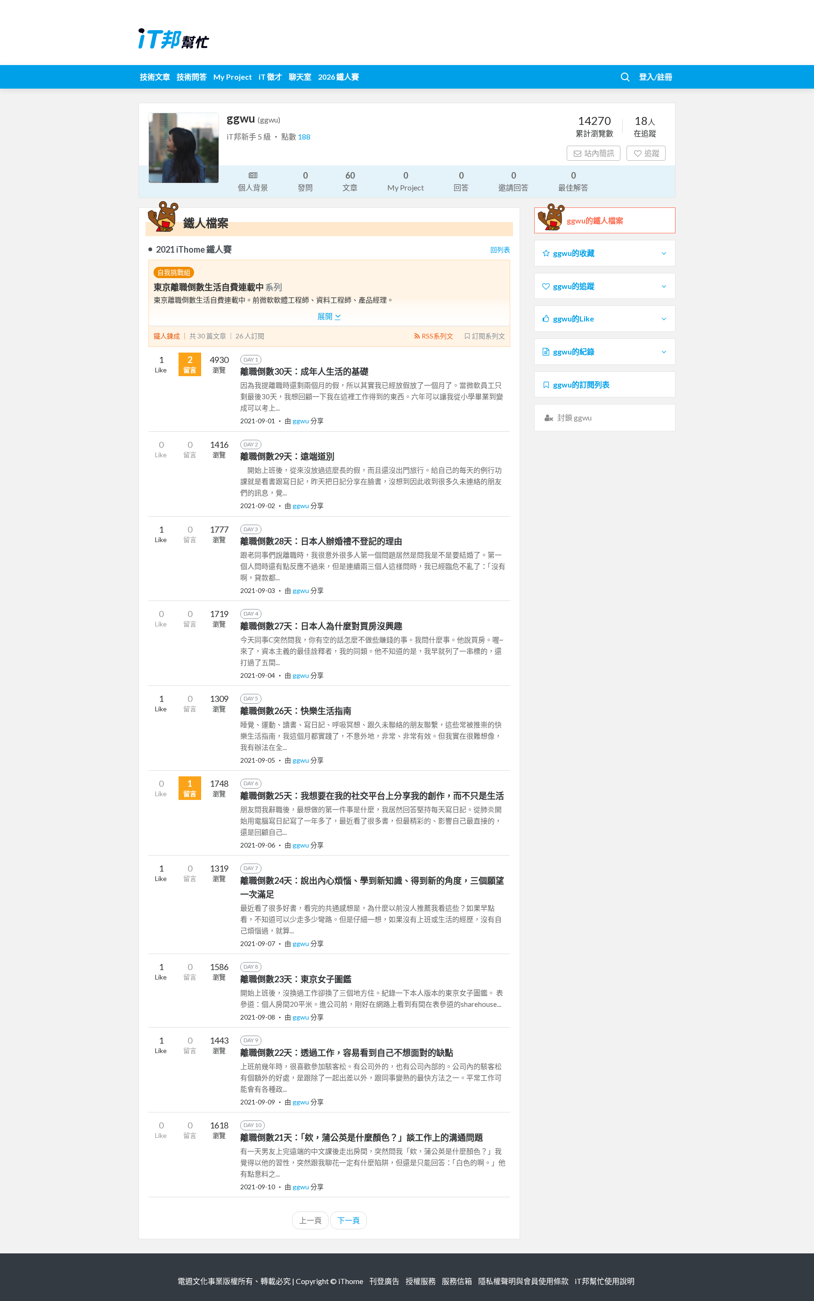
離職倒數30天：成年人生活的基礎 (304, 371)
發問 (305, 181)
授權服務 (421, 1280)
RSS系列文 (437, 336)
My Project (232, 76)
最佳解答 (573, 181)
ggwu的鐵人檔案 (595, 220)
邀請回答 (513, 181)
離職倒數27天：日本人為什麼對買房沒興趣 (321, 626)
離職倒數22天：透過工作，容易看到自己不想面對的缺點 (346, 1052)
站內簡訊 (599, 152)
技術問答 (192, 76)
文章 (350, 181)
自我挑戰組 (173, 272)
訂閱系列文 (488, 336)
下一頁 (348, 1220)
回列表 (500, 250)
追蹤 (651, 152)
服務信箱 (457, 1280)
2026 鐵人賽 (338, 76)
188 (304, 136)
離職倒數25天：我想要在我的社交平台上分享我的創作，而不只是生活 (372, 795)
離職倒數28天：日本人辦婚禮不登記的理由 (321, 541)
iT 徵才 (270, 76)
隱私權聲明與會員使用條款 (523, 1280)
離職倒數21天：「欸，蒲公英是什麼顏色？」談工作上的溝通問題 (361, 1137)
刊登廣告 (384, 1280)
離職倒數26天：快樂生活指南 (295, 711)
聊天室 (300, 76)
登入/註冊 (655, 76)
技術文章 (155, 76)
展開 (325, 316)
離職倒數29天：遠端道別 (287, 456)
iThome (350, 1280)
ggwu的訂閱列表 (581, 384)
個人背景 (253, 187)
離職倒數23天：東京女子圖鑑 (295, 979)
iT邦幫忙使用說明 (605, 1280)
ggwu (301, 421)
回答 (461, 181)
